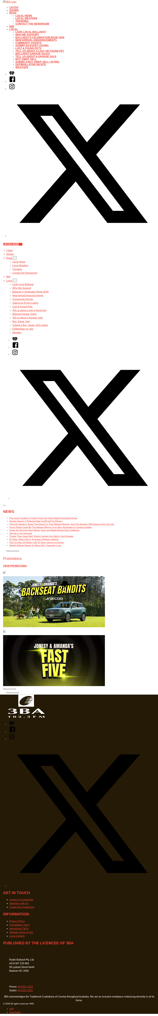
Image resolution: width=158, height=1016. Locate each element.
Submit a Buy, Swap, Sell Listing (37, 62)
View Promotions (15, 566)
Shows (14, 10)
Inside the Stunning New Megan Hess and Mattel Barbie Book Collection (44, 530)
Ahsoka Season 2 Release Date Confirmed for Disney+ (36, 521)
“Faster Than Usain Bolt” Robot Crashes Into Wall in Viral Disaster (41, 536)
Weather (21, 67)
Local (13, 29)
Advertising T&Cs (19, 928)
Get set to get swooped (20, 533)
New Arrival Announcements (36, 40)
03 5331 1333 (25, 986)
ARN (11, 1009)
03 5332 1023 (25, 990)
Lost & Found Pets (28, 48)
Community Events (28, 43)
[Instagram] (12, 88)
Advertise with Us (18, 903)
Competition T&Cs (19, 925)
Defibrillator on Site (30, 64)
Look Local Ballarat (30, 32)
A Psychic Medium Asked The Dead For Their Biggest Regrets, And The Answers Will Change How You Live (61, 524)
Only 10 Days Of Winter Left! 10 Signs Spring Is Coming (36, 542)
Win (11, 26)
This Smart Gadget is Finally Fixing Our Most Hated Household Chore (43, 518)
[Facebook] (12, 81)
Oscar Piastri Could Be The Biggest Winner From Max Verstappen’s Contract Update (50, 527)
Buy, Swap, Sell (26, 59)
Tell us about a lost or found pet (39, 51)
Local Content (17, 936)
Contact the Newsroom (32, 24)
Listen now (11, 244)
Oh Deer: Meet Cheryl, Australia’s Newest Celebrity (34, 539)
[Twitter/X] (82, 235)
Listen (13, 7)
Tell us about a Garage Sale (35, 56)
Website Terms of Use (21, 932)
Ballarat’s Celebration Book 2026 (39, 37)
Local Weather (26, 18)
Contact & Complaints (21, 899)
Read (13, 13)
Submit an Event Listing (32, 45)
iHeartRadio (15, 1012)
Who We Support (27, 34)
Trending (22, 21)
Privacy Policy (17, 921)
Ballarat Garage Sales (32, 53)
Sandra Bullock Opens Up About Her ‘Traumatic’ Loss (35, 545)
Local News (23, 15)
